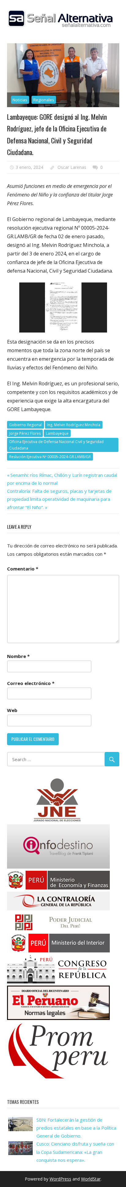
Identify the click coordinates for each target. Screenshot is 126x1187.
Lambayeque (57, 433)
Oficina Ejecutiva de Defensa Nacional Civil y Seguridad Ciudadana (56, 445)
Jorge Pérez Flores (25, 433)
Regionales (43, 100)
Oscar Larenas (71, 167)
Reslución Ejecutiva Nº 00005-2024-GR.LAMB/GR (50, 456)
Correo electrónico (30, 683)
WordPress (60, 1179)
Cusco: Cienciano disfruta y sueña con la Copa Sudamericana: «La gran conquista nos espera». (75, 1152)
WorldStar (91, 1179)
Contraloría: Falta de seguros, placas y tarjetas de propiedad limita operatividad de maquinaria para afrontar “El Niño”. (59, 499)
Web (12, 710)
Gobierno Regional (25, 424)
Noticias (20, 100)
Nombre (18, 656)
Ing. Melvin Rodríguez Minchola (73, 424)
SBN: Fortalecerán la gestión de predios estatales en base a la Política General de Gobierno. (76, 1128)
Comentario (22, 569)
